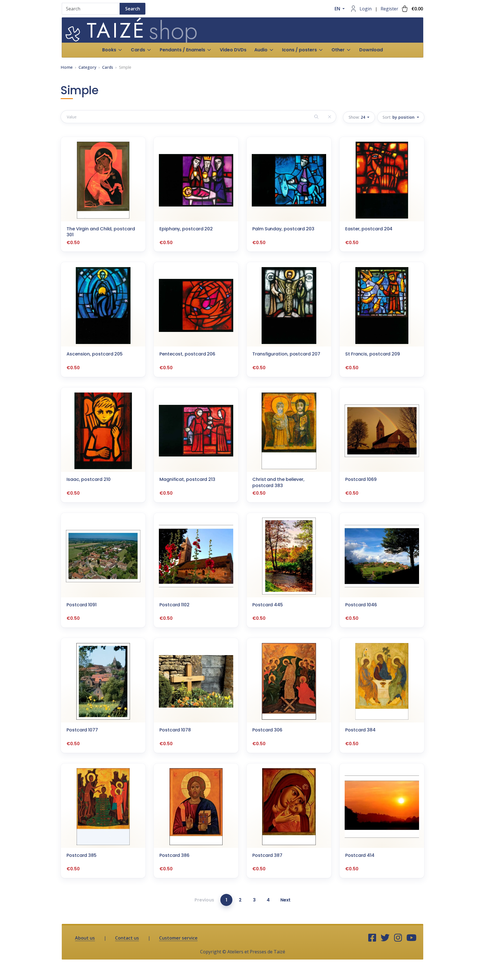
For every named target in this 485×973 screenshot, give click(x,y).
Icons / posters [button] (299, 50)
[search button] (316, 117)
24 (357, 117)
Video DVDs (233, 50)
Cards (107, 67)
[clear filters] (329, 117)
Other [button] (338, 50)
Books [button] (109, 50)
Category (87, 67)
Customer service (178, 938)
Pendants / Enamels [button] (182, 50)
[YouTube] (411, 938)
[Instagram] (398, 938)
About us (85, 938)
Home (67, 67)
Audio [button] (260, 50)
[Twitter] (385, 938)
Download (371, 50)
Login (366, 9)
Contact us (127, 938)
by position (399, 117)
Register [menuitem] (389, 9)
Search (132, 9)
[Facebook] (372, 938)
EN (338, 9)
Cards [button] (138, 50)
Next (285, 900)
